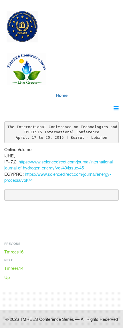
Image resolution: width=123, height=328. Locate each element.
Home (62, 95)
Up (7, 277)
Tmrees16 (13, 252)
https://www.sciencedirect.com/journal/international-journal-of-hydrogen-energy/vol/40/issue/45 (59, 165)
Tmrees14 (13, 268)
